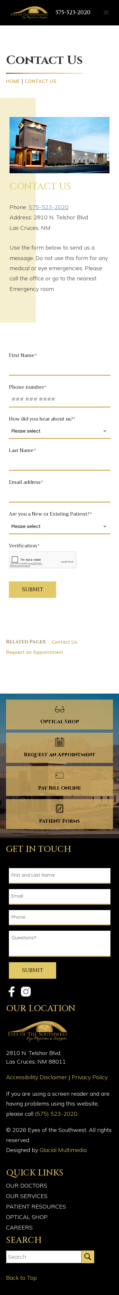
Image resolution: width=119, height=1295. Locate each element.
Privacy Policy (90, 1077)
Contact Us (64, 642)
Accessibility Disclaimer (37, 1077)
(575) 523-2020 (56, 1113)
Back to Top (21, 1277)
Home (13, 81)
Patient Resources (36, 1206)
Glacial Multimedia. (64, 1150)
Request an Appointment (34, 652)
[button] (106, 12)
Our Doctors (26, 1186)
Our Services (27, 1196)
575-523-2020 (73, 13)
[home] (27, 13)
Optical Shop (27, 1217)
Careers (19, 1227)
